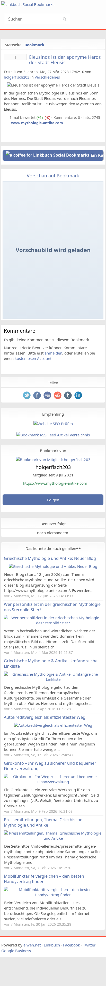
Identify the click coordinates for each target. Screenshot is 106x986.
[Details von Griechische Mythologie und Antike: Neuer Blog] (53, 566)
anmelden (53, 353)
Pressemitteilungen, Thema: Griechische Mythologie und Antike (43, 822)
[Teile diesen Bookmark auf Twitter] (27, 395)
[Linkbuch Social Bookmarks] (37, 4)
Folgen (53, 499)
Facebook (71, 944)
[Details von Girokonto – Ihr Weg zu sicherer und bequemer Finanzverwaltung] (53, 781)
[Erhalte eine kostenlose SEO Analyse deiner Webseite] (53, 423)
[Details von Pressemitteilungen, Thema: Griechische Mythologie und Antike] (53, 838)
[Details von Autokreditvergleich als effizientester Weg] (53, 725)
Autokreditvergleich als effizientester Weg (44, 717)
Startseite (13, 44)
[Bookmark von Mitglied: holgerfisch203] (53, 459)
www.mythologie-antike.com (37, 122)
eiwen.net (32, 944)
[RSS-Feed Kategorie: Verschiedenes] (6, 117)
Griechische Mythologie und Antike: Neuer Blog (50, 558)
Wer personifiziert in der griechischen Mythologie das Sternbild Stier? (52, 606)
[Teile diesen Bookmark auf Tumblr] (68, 395)
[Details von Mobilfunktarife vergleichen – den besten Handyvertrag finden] (53, 894)
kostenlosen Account (33, 358)
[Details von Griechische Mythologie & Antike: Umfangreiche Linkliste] (53, 679)
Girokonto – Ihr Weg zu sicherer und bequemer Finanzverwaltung (50, 765)
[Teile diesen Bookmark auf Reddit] (58, 395)
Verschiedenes (47, 77)
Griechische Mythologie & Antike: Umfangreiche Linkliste (51, 663)
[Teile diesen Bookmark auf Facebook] (37, 395)
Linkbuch (52, 944)
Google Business (16, 950)
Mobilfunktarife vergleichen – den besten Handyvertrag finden (44, 878)
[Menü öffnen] (88, 20)
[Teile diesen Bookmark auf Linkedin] (78, 395)
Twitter (89, 944)
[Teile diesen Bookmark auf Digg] (47, 395)
